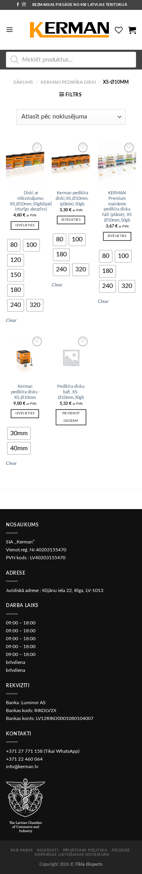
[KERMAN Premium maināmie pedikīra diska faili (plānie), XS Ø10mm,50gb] (117, 163)
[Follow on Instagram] (24, 5)
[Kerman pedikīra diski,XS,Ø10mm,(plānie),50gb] (71, 163)
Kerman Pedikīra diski (68, 82)
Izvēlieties (24, 225)
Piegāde (121, 850)
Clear (11, 320)
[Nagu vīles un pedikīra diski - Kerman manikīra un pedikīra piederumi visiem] (69, 30)
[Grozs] (132, 30)
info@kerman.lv (22, 766)
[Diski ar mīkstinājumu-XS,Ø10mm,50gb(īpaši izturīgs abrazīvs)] (25, 163)
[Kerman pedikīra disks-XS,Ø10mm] (25, 357)
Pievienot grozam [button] (71, 417)
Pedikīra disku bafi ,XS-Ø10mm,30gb (70, 392)
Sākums (23, 82)
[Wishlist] (119, 30)
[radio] (13, 245)
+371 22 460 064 (24, 759)
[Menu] (9, 29)
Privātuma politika (85, 850)
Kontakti (48, 850)
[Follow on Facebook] (18, 5)
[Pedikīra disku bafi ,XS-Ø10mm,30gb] (71, 357)
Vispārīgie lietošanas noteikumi (72, 855)
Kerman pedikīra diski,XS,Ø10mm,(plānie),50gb (72, 198)
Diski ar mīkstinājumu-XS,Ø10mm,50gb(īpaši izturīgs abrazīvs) (31, 201)
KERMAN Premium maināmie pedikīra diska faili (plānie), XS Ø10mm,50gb (117, 206)
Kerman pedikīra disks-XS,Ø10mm (25, 392)
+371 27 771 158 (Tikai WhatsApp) (42, 751)
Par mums (22, 850)
